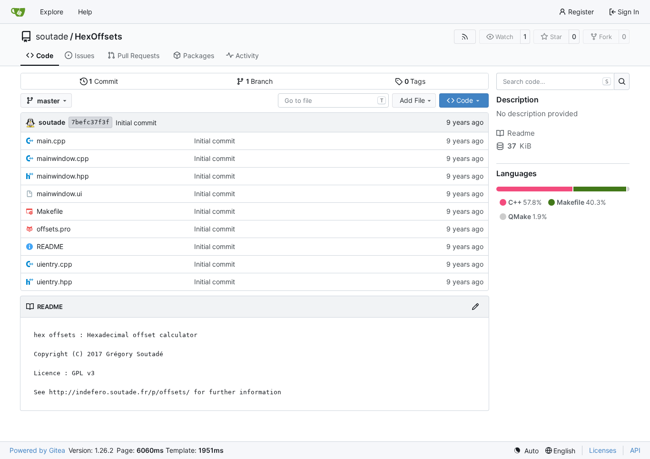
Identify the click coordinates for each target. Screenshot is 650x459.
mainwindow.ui (59, 194)
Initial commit (136, 123)
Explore (51, 12)
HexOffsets (98, 36)
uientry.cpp (54, 264)
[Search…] (622, 81)
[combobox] (333, 100)
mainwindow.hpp (63, 176)
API (635, 450)
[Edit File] (475, 306)
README (50, 246)
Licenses (602, 450)
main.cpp (51, 141)
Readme (521, 133)
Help (85, 12)
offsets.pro (53, 229)
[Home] (18, 11)
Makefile (50, 211)
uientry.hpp (54, 282)
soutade (52, 36)
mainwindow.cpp (63, 158)
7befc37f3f (90, 122)
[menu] (526, 451)
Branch (259, 81)
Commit (103, 81)
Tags (415, 81)
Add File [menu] (412, 100)
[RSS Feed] (465, 37)
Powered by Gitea (37, 450)
